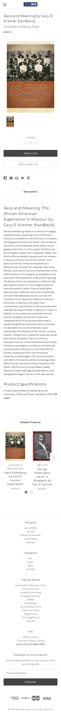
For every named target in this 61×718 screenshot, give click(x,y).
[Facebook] (5, 178)
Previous (4, 458)
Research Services (31, 535)
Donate (30, 531)
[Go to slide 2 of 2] (31, 492)
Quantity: (31, 137)
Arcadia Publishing (30, 592)
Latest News (30, 538)
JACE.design (30, 603)
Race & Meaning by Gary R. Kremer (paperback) (15, 478)
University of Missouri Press (30, 585)
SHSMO (31, 599)
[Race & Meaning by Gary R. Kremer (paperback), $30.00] (15, 446)
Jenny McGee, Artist (30, 606)
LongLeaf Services (30, 596)
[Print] (16, 178)
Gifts (30, 565)
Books (30, 562)
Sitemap (30, 542)
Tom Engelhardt (30, 617)
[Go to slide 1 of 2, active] (26, 492)
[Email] (11, 178)
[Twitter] (22, 178)
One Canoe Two (30, 588)
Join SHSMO (30, 528)
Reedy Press (30, 613)
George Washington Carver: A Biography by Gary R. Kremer (42, 476)
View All (31, 621)
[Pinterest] (28, 178)
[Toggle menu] (4, 4)
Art (30, 558)
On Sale (30, 569)
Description (30, 191)
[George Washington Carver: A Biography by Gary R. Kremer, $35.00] (42, 446)
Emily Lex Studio (30, 610)
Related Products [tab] (30, 422)
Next (53, 458)
